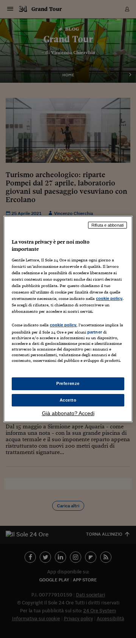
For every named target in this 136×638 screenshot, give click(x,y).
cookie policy (109, 298)
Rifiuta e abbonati (107, 225)
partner (94, 332)
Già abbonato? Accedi (68, 413)
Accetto (68, 400)
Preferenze (68, 383)
